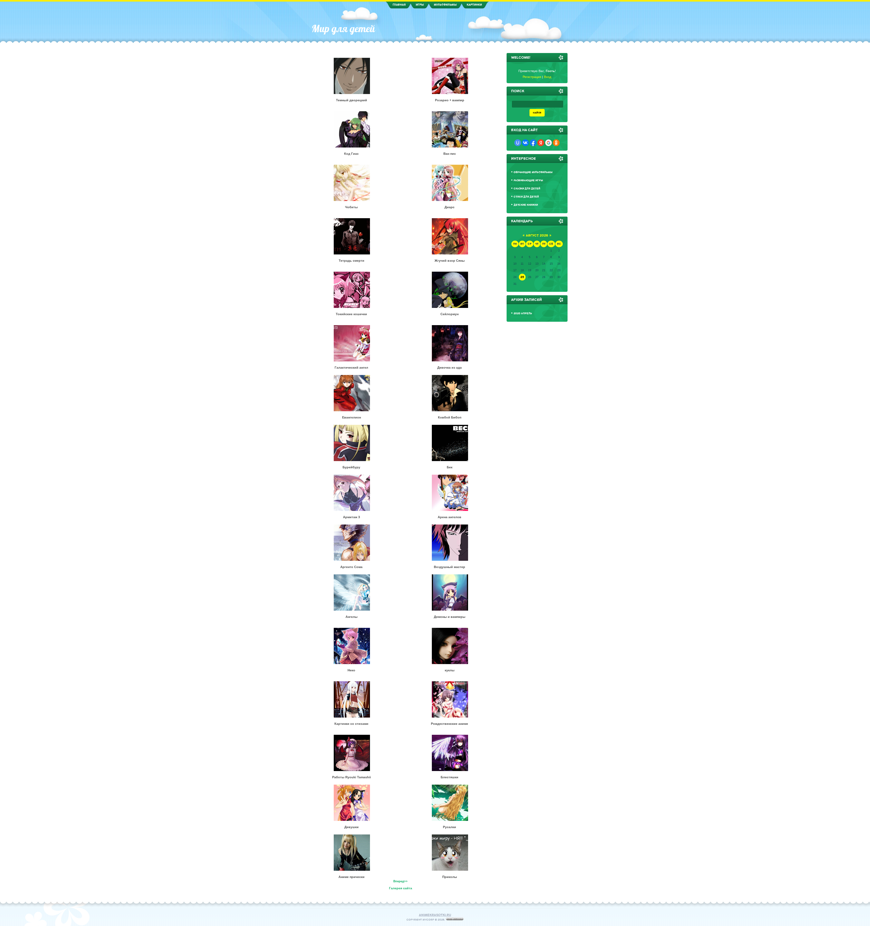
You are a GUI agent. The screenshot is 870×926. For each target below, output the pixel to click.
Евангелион (351, 417)
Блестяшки (449, 777)
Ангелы (352, 617)
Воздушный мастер (449, 567)
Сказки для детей (527, 188)
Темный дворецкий (351, 100)
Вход (547, 77)
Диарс (449, 207)
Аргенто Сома (351, 567)
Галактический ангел (351, 367)
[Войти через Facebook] (533, 142)
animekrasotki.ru (435, 915)
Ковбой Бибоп (449, 417)
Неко (351, 670)
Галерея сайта (400, 888)
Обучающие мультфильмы (533, 172)
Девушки (351, 827)
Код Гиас (351, 153)
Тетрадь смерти (351, 260)
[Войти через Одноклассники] (556, 142)
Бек (449, 467)
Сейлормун (449, 314)
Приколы (449, 877)
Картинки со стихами (351, 723)
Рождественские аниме (449, 723)
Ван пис (449, 153)
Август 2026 (537, 235)
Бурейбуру (351, 467)
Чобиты (351, 207)
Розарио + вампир (449, 100)
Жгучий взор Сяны (450, 260)
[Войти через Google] (548, 142)
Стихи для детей (526, 196)
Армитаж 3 (351, 517)
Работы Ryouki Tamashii (351, 777)
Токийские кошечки (351, 314)
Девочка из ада (449, 367)
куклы (449, 670)
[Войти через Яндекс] (540, 142)
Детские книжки (526, 205)
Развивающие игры (528, 180)
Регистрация (532, 77)
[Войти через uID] (517, 142)
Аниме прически (351, 877)
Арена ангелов (449, 517)
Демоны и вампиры (449, 617)
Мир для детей (343, 28)
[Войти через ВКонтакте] (525, 142)
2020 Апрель (523, 313)
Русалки (449, 827)
